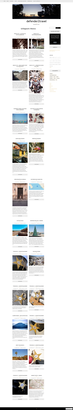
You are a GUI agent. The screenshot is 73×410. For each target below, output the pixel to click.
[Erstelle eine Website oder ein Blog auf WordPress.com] (36, 408)
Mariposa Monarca (36, 138)
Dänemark (51, 76)
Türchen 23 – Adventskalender (20, 286)
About (50, 84)
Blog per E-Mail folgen (55, 31)
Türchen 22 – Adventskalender (36, 286)
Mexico (55, 78)
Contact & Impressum (53, 91)
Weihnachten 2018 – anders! (36, 220)
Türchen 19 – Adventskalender (20, 375)
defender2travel (36, 21)
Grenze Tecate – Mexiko (36, 375)
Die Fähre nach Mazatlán (36, 179)
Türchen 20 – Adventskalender (36, 345)
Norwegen (58, 78)
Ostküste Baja (20, 220)
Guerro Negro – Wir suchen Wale (20, 315)
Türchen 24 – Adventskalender (20, 251)
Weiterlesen (20, 59)
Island (54, 76)
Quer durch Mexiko (20, 138)
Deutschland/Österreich (53, 75)
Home (50, 83)
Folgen (55, 42)
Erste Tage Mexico (20, 345)
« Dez (50, 67)
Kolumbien (51, 78)
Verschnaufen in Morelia (20, 179)
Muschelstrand (36, 251)
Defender (51, 73)
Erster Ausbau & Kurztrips (53, 88)
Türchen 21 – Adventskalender (36, 315)
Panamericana (52, 90)
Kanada (57, 76)
